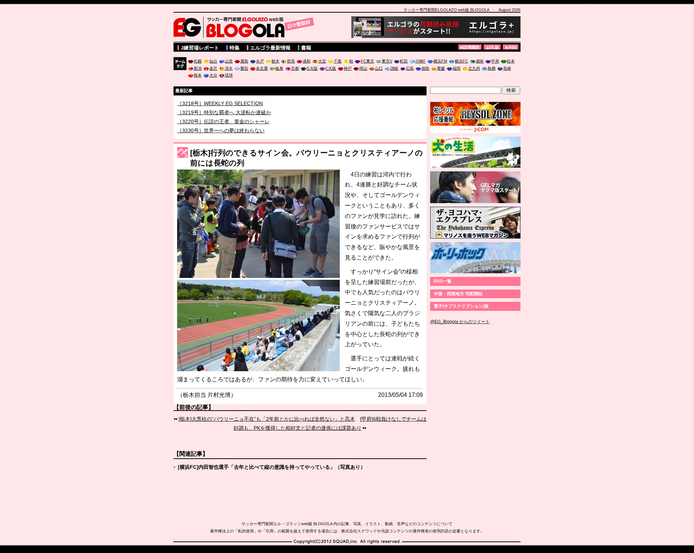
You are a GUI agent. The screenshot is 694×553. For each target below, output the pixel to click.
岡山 (363, 68)
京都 (295, 68)
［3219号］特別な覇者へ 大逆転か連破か (224, 121)
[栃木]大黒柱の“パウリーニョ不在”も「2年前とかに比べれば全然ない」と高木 (267, 419)
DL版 (494, 47)
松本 (511, 61)
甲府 (495, 61)
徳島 (425, 68)
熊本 (198, 75)
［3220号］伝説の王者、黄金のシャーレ (223, 130)
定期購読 (472, 47)
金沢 (213, 68)
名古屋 (262, 68)
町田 (404, 61)
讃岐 (394, 68)
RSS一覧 (442, 281)
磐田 (244, 68)
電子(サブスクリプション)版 (461, 306)
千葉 (338, 61)
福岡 (456, 68)
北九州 (474, 68)
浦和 (306, 61)
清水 (229, 68)
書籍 (306, 48)
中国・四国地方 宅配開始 (458, 293)
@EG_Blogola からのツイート (460, 321)
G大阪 (312, 68)
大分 (213, 75)
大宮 (322, 61)
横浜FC (461, 61)
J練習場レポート (200, 48)
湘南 (480, 61)
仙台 (213, 61)
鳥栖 (492, 68)
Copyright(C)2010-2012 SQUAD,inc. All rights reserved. (347, 541)
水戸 (260, 61)
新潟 (198, 68)
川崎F (420, 61)
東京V (387, 61)
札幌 (198, 61)
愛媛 (441, 68)
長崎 (507, 68)
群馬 (291, 61)
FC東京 (367, 61)
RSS (513, 47)
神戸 (348, 68)
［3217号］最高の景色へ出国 (210, 103)
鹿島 (244, 61)
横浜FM (440, 61)
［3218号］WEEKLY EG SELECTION (220, 112)
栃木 (275, 61)
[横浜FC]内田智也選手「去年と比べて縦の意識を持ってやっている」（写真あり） (271, 467)
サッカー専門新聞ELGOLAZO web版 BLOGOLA (246, 27)
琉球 (229, 75)
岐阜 (279, 68)
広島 (410, 68)
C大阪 (330, 68)
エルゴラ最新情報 (270, 48)
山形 (229, 61)
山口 (379, 68)
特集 (235, 48)
